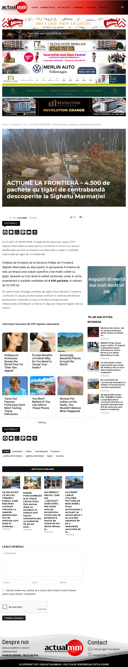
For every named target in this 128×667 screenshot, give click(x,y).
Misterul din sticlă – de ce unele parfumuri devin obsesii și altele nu (112, 332)
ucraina (60, 455)
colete (28, 451)
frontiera (55, 451)
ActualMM (22, 218)
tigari (50, 455)
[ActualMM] (5, 218)
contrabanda (41, 451)
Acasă (4, 124)
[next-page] (94, 418)
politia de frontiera (12, 455)
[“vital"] (107, 285)
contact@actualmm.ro (106, 649)
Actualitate (15, 124)
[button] (122, 7)
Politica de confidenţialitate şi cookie (86, 664)
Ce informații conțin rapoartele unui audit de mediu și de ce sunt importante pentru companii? (112, 367)
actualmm (17, 451)
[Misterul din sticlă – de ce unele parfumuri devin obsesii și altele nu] (93, 332)
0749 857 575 (99, 655)
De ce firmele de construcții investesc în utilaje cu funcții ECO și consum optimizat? (113, 383)
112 (24, 124)
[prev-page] (89, 418)
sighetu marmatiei (35, 455)
